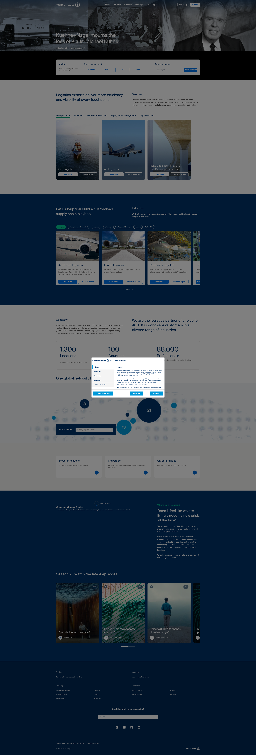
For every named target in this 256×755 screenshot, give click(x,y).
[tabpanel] (140, 383)
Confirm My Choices (103, 393)
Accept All (156, 393)
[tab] (103, 367)
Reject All (136, 393)
